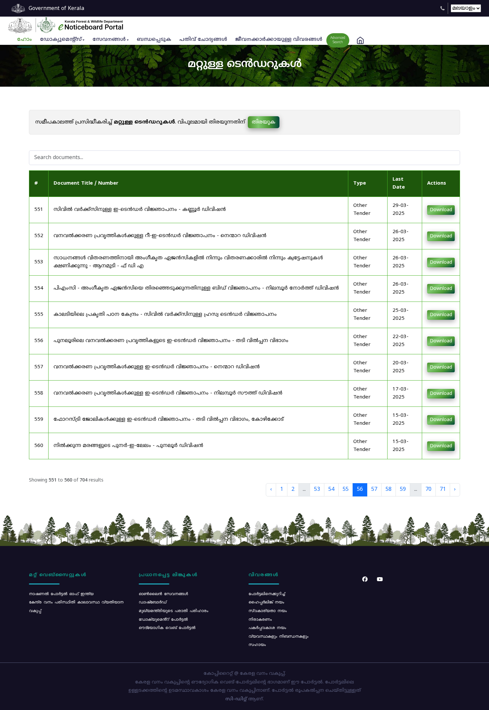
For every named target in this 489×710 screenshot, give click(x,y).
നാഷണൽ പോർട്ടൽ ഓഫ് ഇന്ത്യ (61, 593)
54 (331, 489)
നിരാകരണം (260, 619)
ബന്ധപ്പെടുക (154, 40)
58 (389, 489)
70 (428, 489)
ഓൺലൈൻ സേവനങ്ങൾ (163, 593)
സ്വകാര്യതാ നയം (267, 610)
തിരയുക (263, 122)
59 (403, 489)
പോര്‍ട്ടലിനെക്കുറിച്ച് (266, 593)
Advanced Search (337, 40)
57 (374, 489)
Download (441, 210)
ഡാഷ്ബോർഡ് (152, 602)
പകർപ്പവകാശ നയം (267, 627)
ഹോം (24, 40)
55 (346, 489)
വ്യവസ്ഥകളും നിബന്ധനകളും (278, 636)
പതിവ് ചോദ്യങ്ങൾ (203, 40)
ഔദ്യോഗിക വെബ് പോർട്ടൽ (167, 627)
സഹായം (257, 644)
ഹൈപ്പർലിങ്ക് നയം (266, 602)
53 (317, 489)
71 (443, 489)
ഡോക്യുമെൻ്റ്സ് (61, 40)
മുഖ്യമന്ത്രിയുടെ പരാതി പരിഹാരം (173, 610)
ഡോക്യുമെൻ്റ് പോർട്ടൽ (163, 619)
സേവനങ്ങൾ (109, 40)
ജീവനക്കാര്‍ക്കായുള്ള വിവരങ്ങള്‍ (278, 40)
